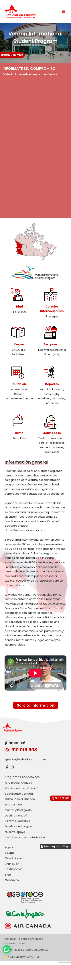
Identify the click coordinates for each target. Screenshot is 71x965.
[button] (7, 949)
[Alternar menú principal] (64, 12)
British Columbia (12, 55)
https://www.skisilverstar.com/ (25, 530)
